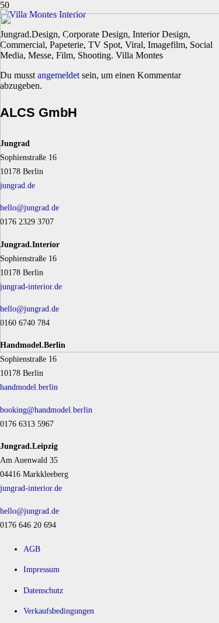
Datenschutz (43, 590)
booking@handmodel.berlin (46, 409)
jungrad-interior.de (31, 488)
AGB (31, 548)
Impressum (41, 569)
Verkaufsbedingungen (58, 610)
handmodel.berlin (29, 387)
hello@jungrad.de (29, 510)
